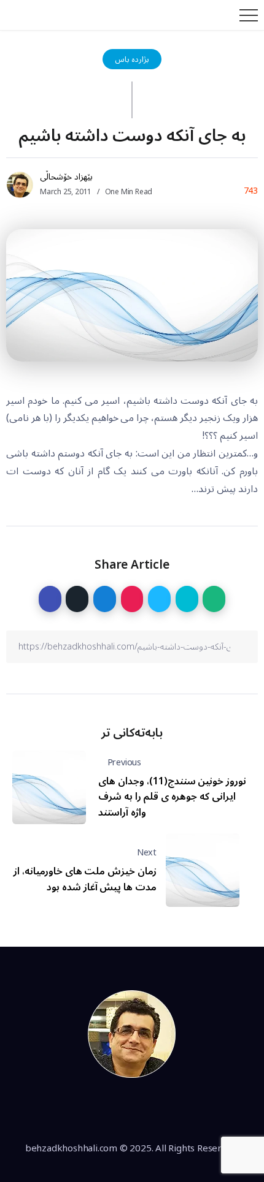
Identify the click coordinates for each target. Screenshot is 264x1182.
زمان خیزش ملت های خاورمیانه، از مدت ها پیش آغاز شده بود (85, 879)
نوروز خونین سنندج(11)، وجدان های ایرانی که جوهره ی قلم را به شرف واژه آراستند (172, 797)
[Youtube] (174, 1110)
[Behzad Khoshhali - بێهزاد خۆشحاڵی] (132, 1033)
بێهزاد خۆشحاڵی (66, 177)
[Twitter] (118, 1110)
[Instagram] (146, 1110)
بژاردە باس (132, 59)
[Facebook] (89, 1110)
